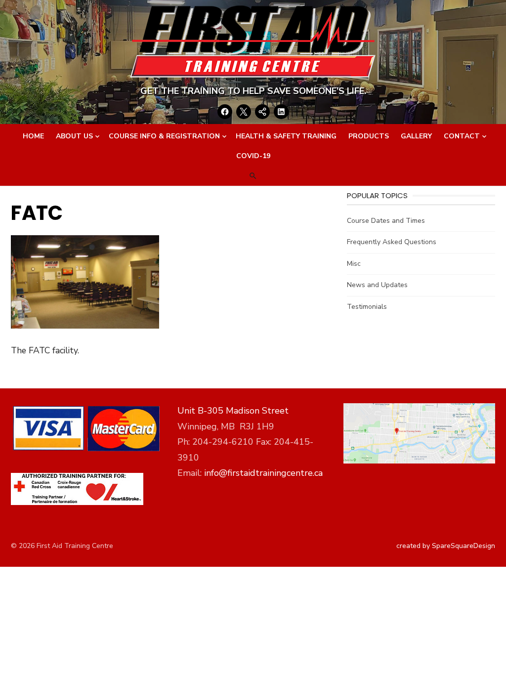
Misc (354, 263)
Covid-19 (253, 156)
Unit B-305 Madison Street (233, 411)
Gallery (416, 136)
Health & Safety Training (286, 136)
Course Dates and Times (386, 220)
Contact (462, 136)
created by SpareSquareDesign (445, 545)
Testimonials (367, 306)
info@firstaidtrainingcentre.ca (263, 473)
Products (368, 136)
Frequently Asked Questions (391, 242)
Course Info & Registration (164, 136)
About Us (74, 136)
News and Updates (377, 285)
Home (33, 136)
